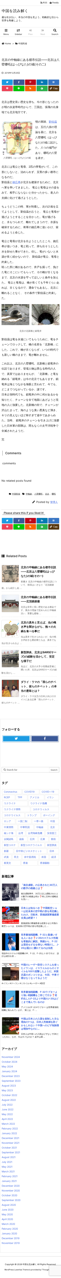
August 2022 (9, 1099)
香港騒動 (44, 862)
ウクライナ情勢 (12, 809)
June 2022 (7, 1109)
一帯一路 (38, 821)
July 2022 (7, 1104)
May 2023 (7, 1090)
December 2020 (11, 1185)
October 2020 (9, 1195)
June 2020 (8, 1209)
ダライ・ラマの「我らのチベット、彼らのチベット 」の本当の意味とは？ (39, 686)
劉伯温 (53, 121)
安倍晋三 (52, 833)
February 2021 (10, 1176)
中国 (52, 821)
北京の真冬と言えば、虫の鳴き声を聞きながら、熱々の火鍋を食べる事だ (38, 627)
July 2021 (7, 1161)
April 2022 (7, 1119)
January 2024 (9, 1071)
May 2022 (7, 1114)
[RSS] (30, 88)
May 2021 (7, 1166)
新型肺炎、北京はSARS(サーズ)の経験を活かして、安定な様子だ (38, 657)
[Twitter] (7, 82)
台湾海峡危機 (35, 833)
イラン (50, 797)
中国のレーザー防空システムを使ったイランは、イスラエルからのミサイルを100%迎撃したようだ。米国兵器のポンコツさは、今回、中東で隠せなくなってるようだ (40, 971)
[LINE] (18, 88)
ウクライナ (10, 803)
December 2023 (11, 1076)
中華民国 (25, 827)
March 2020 (8, 1223)
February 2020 (10, 1228)
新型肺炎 (52, 845)
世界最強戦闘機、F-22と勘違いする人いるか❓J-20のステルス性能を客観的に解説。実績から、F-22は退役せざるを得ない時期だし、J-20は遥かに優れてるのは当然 (40, 941)
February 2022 (10, 1128)
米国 (43, 856)
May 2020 (7, 1214)
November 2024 (11, 1056)
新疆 (6, 851)
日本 (51, 851)
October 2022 (9, 1095)
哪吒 (54, 494)
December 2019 (10, 1238)
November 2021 (10, 1142)
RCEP (7, 797)
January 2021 (9, 1181)
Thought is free (49, 1269)
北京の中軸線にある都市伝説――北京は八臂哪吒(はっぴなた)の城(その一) (38, 571)
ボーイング (49, 815)
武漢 (6, 856)
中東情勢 (8, 827)
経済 (53, 856)
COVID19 (29, 791)
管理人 (54, 502)
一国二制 (22, 821)
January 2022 (9, 1133)
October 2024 (9, 1061)
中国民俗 (22, 43)
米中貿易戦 (30, 856)
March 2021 (8, 1171)
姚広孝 (16, 182)
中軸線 (29, 494)
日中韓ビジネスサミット (29, 851)
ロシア (7, 821)
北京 (47, 494)
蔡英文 (7, 862)
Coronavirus (10, 791)
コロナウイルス (12, 815)
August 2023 (9, 1085)
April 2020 (7, 1219)
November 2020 (11, 1190)
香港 (25, 862)
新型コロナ (10, 845)
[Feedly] (42, 88)
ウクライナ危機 (38, 803)
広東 (42, 839)
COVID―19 (48, 791)
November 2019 (11, 1243)
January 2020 (9, 1233)
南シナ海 (8, 833)
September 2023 (11, 1080)
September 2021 (11, 1152)
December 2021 (10, 1138)
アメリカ (34, 797)
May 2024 (7, 1066)
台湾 (20, 833)
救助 (53, 839)
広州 (32, 839)
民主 (16, 856)
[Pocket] (7, 88)
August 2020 (9, 1204)
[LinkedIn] (42, 82)
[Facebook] (18, 82)
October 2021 (9, 1147)
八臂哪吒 (38, 494)
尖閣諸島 (8, 839)
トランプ (32, 815)
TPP (20, 797)
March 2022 (8, 1123)
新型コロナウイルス (31, 845)
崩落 (21, 839)
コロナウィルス (41, 809)
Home (8, 43)
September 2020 (11, 1200)
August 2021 (9, 1157)
